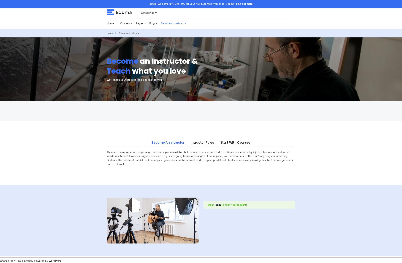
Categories (147, 12)
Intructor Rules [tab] (202, 142)
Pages (139, 23)
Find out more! (244, 3)
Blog (152, 23)
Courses (125, 23)
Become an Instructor (173, 23)
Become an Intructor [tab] (168, 142)
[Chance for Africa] (119, 14)
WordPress (55, 260)
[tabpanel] (201, 158)
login (218, 204)
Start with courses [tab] (235, 142)
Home (110, 23)
